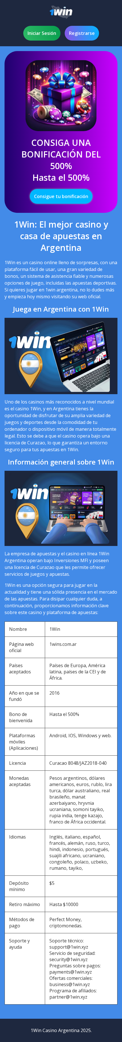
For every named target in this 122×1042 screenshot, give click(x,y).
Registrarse (82, 33)
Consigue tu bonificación (61, 196)
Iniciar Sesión (42, 33)
